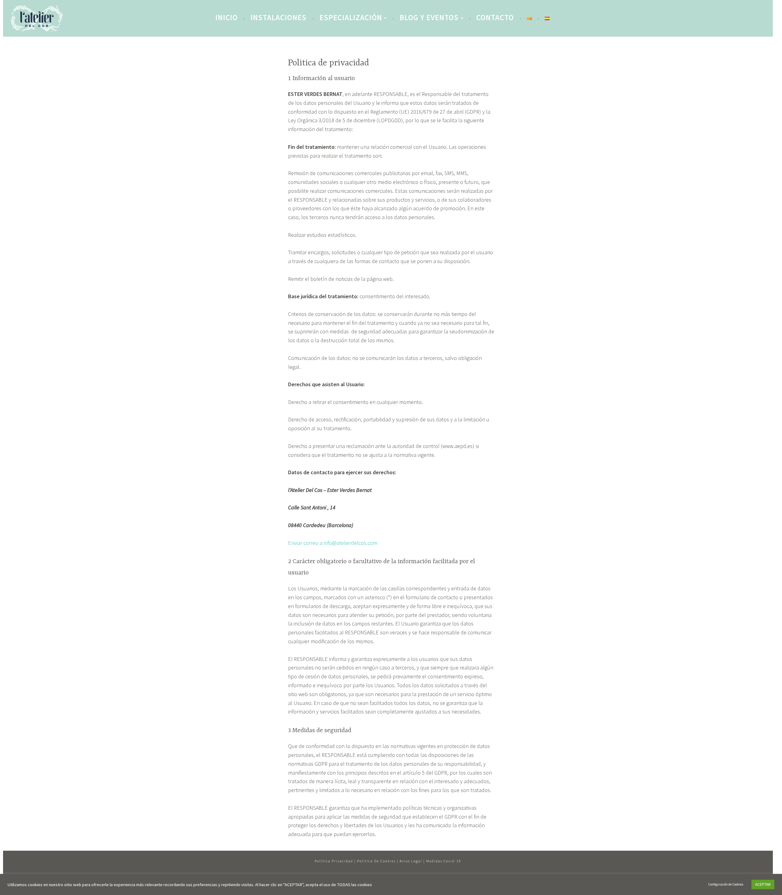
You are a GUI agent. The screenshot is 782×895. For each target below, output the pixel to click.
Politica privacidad (334, 861)
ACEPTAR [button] (763, 884)
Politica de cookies (376, 861)
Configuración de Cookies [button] (725, 884)
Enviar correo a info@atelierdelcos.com (332, 542)
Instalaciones (278, 17)
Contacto (495, 17)
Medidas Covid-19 (443, 861)
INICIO (226, 17)
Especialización (351, 17)
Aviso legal (411, 861)
